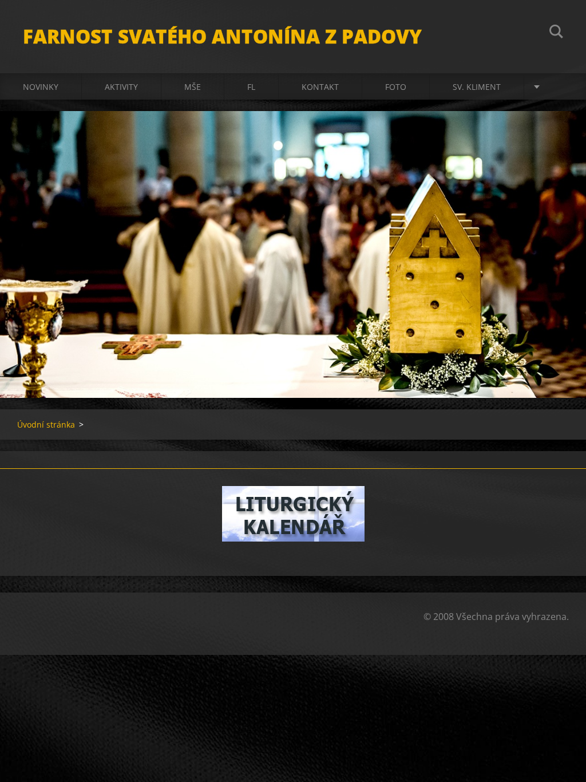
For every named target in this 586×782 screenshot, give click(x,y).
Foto (395, 86)
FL (251, 86)
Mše (192, 86)
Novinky (40, 86)
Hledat (556, 33)
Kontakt (320, 86)
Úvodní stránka (46, 424)
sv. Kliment (477, 86)
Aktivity (121, 86)
